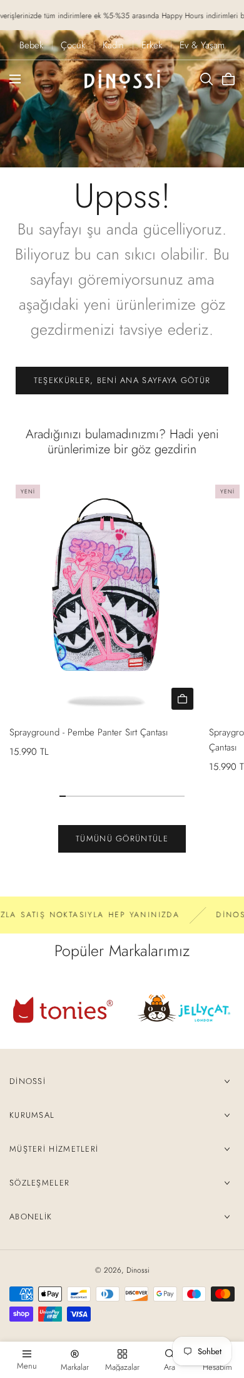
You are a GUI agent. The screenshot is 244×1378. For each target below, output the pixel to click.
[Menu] (15, 79)
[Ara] (206, 79)
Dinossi (27, 1081)
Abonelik (30, 1217)
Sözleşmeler (39, 1183)
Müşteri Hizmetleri (53, 1149)
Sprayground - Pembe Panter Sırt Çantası (88, 732)
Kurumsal (31, 1115)
